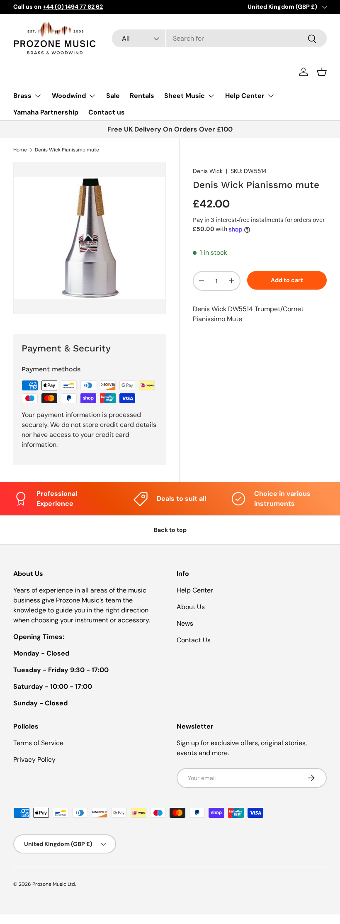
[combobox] (219, 38)
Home (20, 149)
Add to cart (287, 280)
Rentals (142, 95)
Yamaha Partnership (45, 112)
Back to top (170, 530)
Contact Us (194, 640)
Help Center (195, 590)
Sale (113, 95)
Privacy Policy (34, 759)
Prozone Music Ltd (53, 884)
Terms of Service (38, 743)
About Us (191, 606)
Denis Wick (208, 171)
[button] (322, 72)
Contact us (106, 112)
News (185, 623)
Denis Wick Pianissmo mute (67, 149)
